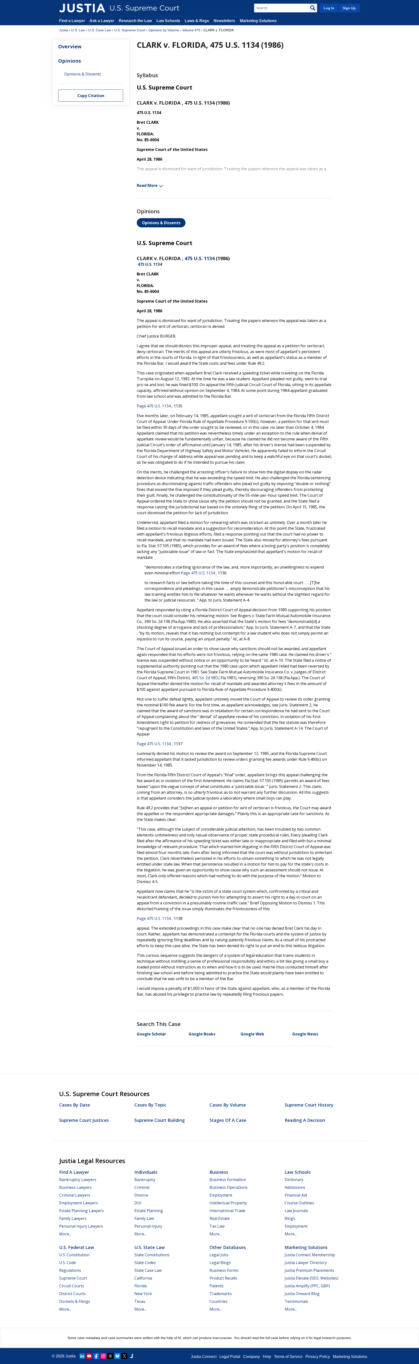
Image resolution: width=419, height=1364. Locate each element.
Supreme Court (73, 1278)
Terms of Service (288, 1357)
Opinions (69, 61)
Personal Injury (148, 1226)
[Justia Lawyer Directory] (131, 1356)
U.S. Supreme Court (129, 30)
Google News (305, 1034)
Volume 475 (191, 30)
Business (219, 1172)
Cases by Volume (228, 1105)
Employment (221, 1195)
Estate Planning (148, 1210)
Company (251, 1357)
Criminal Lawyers (74, 1195)
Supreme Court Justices (84, 1120)
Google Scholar (151, 1034)
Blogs (290, 1218)
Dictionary (294, 1179)
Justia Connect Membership (310, 1254)
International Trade (227, 1210)
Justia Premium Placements (309, 1270)
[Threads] (110, 1356)
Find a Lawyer (72, 21)
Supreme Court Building (159, 1120)
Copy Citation (90, 96)
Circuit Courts (71, 1286)
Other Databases (228, 1247)
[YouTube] (89, 1356)
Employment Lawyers (78, 1203)
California (143, 1278)
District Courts (72, 1293)
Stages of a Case (228, 1120)
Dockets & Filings (74, 1301)
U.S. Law (78, 30)
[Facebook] (96, 1356)
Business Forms (224, 1270)
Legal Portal (229, 1357)
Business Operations (229, 1187)
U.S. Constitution (74, 1254)
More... (65, 1234)
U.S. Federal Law (76, 1247)
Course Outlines (299, 1203)
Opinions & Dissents (161, 222)
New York (143, 1293)
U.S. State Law (149, 1247)
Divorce (141, 1195)
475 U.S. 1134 (200, 258)
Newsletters (224, 21)
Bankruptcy (144, 1179)
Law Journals (296, 1210)
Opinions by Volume (163, 30)
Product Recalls (223, 1278)
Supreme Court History (309, 1105)
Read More (147, 185)
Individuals (145, 1172)
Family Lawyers (73, 1218)
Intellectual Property (228, 1203)
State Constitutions (151, 1254)
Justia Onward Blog (302, 1293)
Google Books (202, 1034)
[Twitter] (124, 1356)
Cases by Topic (150, 1105)
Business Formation (228, 1179)
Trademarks (221, 1293)
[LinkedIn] (82, 1356)
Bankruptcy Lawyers (77, 1179)
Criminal (141, 1187)
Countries (218, 1301)
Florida (140, 1286)
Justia (63, 30)
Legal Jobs (219, 1254)
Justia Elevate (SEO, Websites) (311, 1278)
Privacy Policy (318, 1357)
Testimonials (296, 1301)
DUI (137, 1203)
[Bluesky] (117, 1356)
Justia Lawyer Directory (306, 1262)
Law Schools (168, 21)
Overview (69, 46)
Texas (139, 1301)
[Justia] (82, 8)
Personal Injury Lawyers (81, 1226)
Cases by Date (74, 1105)
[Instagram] (103, 1356)
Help (267, 1357)
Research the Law (135, 21)
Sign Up (349, 8)
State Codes (145, 1262)
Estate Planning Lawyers (81, 1210)
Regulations (70, 1270)
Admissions (295, 1187)
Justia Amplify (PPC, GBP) (307, 1286)
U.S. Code (67, 1262)
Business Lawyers (75, 1187)
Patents (217, 1286)
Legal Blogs (220, 1262)
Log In (329, 8)
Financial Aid (296, 1195)
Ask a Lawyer (102, 21)
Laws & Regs (197, 21)
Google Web (252, 1034)
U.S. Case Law (99, 30)
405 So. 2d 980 (205, 677)
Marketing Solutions (258, 21)
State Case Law (148, 1270)
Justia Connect (204, 1357)
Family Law (144, 1218)
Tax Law (217, 1226)
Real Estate (220, 1218)
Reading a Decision (305, 1120)
